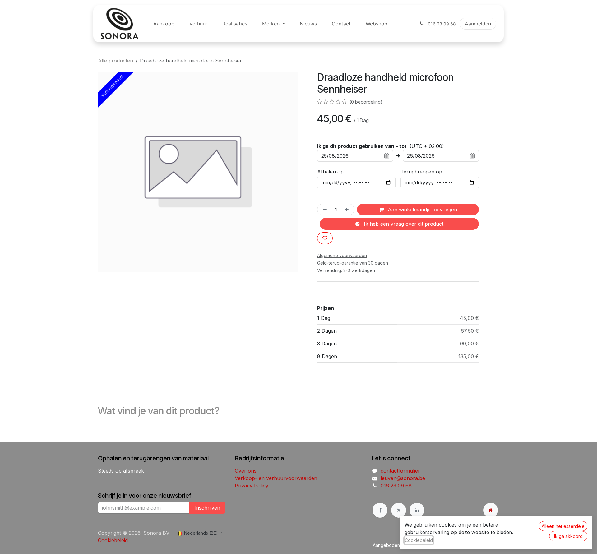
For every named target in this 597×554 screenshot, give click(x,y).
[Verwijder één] (323, 209)
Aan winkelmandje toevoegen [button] (421, 209)
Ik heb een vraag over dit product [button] (402, 224)
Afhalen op (330, 172)
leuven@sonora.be (403, 478)
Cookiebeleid (113, 540)
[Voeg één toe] (348, 209)
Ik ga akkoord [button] (568, 536)
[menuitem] (164, 23)
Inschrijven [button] (207, 508)
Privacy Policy (251, 485)
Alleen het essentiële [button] (563, 526)
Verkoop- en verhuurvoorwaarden (276, 478)
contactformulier (400, 471)
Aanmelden (478, 24)
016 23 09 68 (396, 485)
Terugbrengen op (421, 172)
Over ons (246, 471)
